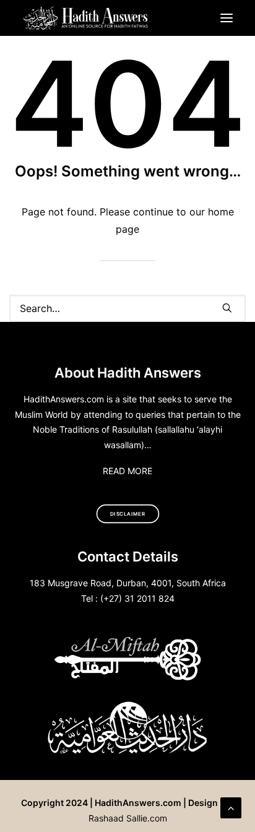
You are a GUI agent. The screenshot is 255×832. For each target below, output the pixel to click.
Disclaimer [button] (127, 514)
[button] (226, 18)
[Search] (127, 308)
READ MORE (127, 471)
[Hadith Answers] (86, 18)
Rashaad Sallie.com (128, 818)
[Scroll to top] (230, 806)
